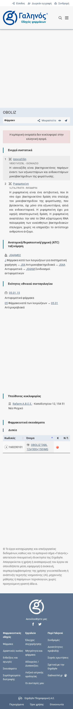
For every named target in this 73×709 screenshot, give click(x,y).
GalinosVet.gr (55, 675)
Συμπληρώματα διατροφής (11, 677)
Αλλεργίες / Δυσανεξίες (32, 663)
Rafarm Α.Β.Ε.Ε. (22, 403)
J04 (23, 264)
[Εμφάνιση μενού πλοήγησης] (67, 18)
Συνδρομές (54, 639)
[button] (33, 624)
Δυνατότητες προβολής (55, 648)
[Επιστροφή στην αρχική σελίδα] (36, 610)
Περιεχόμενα (16, 704)
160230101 (16, 447)
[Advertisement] (36, 68)
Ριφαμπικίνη (21, 183)
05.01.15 (14, 292)
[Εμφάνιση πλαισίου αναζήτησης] (60, 18)
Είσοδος (20, 3)
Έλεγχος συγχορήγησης (33, 641)
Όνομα (30, 438)
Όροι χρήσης (37, 704)
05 (6, 303)
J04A (62, 264)
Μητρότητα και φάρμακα (33, 652)
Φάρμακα (8, 643)
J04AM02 (15, 255)
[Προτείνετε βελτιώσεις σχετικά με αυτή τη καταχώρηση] (66, 120)
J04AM (30, 269)
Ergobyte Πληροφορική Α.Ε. (40, 698)
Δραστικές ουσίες (13, 650)
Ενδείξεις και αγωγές (10, 659)
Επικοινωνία (57, 704)
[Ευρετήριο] (59, 120)
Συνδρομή (63, 3)
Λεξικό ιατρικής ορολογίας (34, 674)
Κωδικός (9, 438)
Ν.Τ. (66, 438)
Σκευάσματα (10, 668)
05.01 (54, 303)
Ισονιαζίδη (19, 159)
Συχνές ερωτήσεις (58, 657)
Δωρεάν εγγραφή (41, 3)
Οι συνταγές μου (34, 683)
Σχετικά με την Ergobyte (56, 666)
